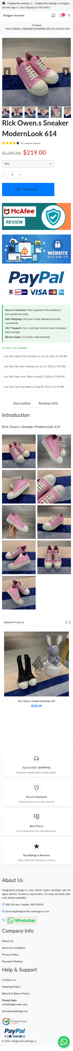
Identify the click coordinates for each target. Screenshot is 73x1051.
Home (37, 25)
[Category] (69, 15)
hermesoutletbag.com (15, 1011)
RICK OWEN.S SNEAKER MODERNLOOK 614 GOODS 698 (37, 29)
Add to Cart (30, 189)
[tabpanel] (36, 672)
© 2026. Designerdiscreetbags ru (19, 1041)
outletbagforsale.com (14, 1004)
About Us (7, 941)
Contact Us (9, 980)
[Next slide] (69, 622)
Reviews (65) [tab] (48, 403)
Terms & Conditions (13, 948)
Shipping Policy (11, 986)
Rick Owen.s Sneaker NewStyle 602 (36, 701)
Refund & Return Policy (16, 993)
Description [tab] (22, 403)
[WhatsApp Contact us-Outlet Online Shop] (64, 1042)
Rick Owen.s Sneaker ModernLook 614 (31, 427)
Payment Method (12, 961)
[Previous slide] (66, 622)
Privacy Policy (10, 954)
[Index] (53, 16)
